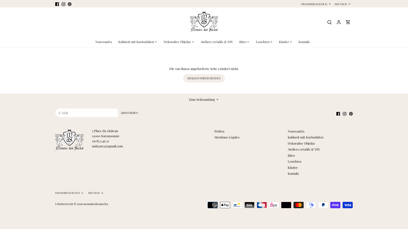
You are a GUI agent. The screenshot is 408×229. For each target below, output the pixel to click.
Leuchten (294, 161)
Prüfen (219, 131)
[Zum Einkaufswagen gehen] (348, 22)
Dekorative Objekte (301, 143)
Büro (291, 155)
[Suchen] (329, 22)
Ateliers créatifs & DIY (304, 149)
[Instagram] (63, 3)
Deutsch (341, 4)
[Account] (338, 22)
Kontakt (293, 173)
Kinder (293, 167)
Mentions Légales (226, 137)
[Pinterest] (69, 3)
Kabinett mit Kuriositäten (305, 137)
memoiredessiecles (95, 204)
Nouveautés (296, 131)
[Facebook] (57, 3)
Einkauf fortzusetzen (204, 78)
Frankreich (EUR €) (314, 4)
